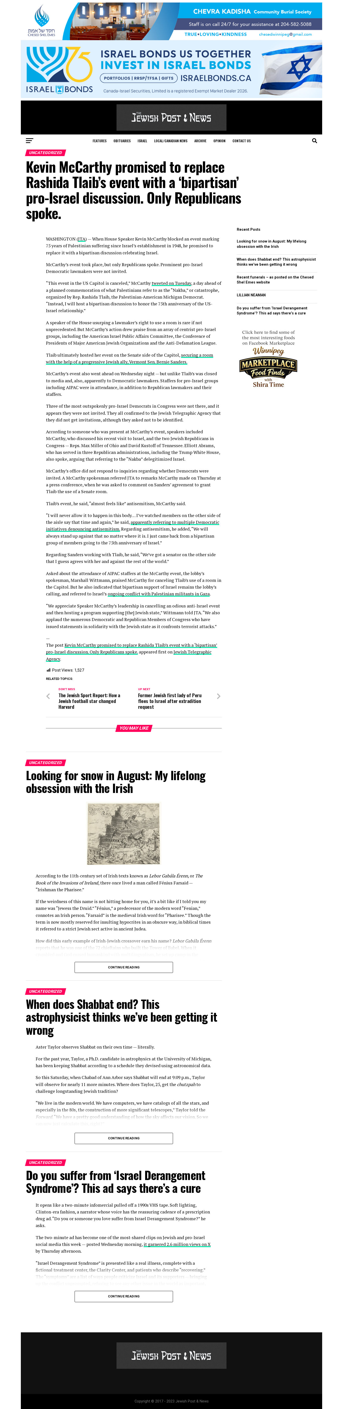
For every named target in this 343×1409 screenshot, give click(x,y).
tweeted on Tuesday (171, 283)
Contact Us (242, 140)
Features (99, 140)
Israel (142, 140)
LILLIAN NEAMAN (251, 295)
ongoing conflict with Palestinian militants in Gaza (159, 594)
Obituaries (122, 140)
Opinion (219, 140)
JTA (81, 239)
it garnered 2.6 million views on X (177, 1244)
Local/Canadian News (170, 140)
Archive (200, 140)
